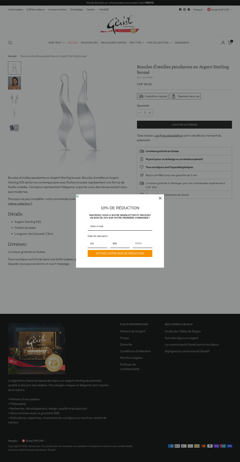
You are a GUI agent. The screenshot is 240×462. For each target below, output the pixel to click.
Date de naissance (98, 236)
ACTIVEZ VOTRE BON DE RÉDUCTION (120, 253)
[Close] (160, 198)
